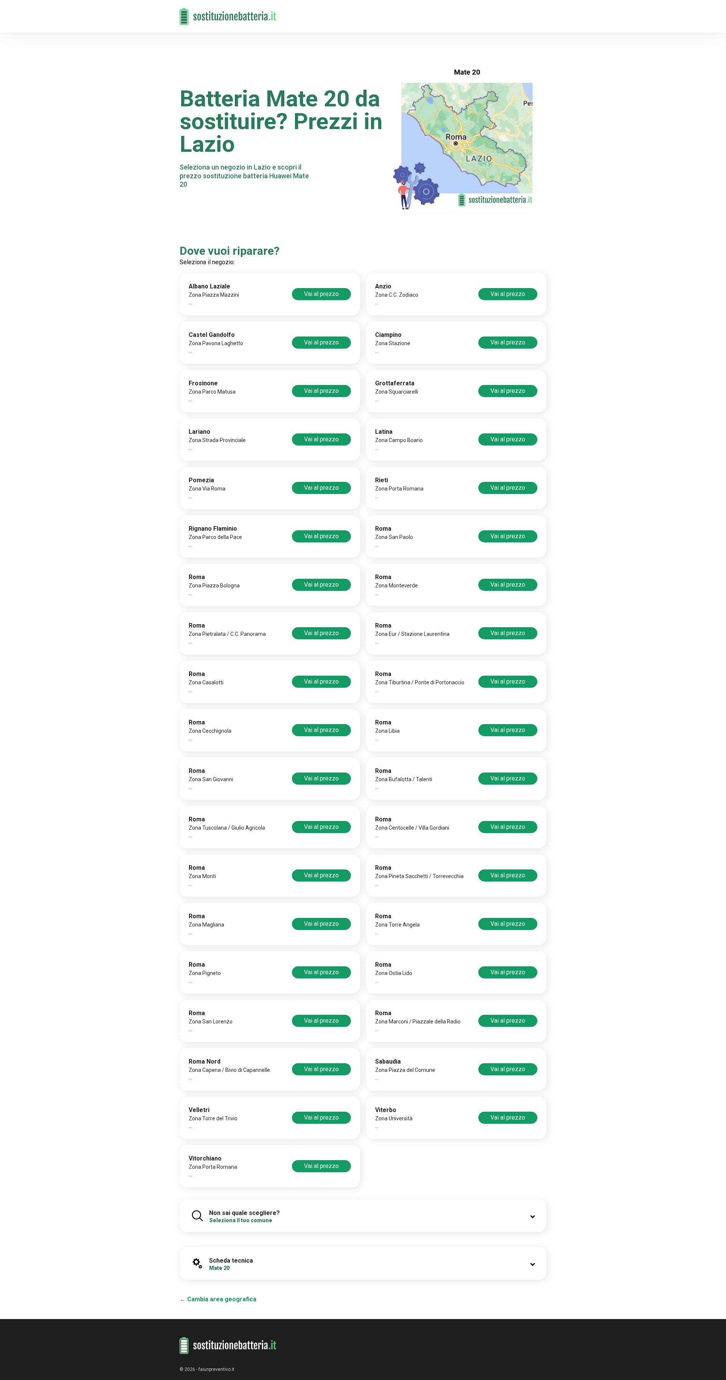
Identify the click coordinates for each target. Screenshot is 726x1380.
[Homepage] (228, 12)
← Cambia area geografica (218, 1299)
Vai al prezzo (321, 293)
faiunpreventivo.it (216, 1369)
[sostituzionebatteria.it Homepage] (228, 1345)
